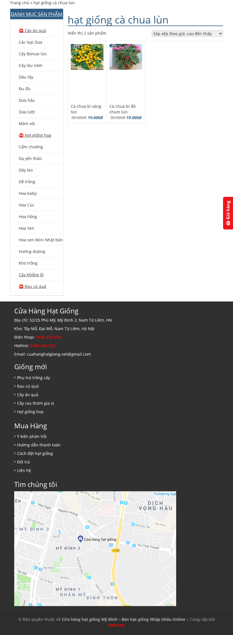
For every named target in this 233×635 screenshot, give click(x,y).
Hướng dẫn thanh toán (39, 445)
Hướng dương (32, 251)
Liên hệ (24, 470)
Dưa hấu (27, 100)
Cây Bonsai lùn (33, 53)
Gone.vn (117, 625)
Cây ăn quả (27, 394)
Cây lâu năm (30, 65)
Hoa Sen (26, 228)
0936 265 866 (48, 337)
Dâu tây (26, 77)
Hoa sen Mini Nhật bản (41, 239)
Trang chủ (19, 2)
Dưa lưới (27, 112)
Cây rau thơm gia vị (35, 403)
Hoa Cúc (26, 205)
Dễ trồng (27, 181)
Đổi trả (23, 462)
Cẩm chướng (31, 146)
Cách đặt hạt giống (35, 453)
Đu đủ (24, 88)
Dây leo (26, 170)
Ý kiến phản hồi (32, 436)
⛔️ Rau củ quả (32, 286)
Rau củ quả (28, 386)
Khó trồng (28, 263)
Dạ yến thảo (30, 158)
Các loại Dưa (30, 42)
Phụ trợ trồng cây (33, 377)
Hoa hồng (28, 216)
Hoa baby (28, 193)
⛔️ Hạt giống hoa (35, 135)
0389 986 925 (42, 345)
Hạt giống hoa (30, 411)
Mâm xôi (27, 123)
